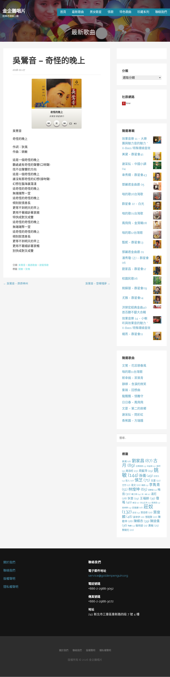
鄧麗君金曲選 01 (133, 252)
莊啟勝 (137, 507)
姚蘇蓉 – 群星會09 (134, 288)
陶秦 (131, 526)
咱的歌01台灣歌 (132, 213)
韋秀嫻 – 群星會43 (134, 175)
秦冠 (135, 503)
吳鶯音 (21, 265)
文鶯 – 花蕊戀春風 (134, 365)
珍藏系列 (143, 12)
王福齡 (147, 498)
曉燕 (144, 485)
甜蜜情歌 (44, 265)
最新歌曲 (78, 12)
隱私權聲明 (10, 586)
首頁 (63, 12)
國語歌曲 (32, 265)
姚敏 (20, 269)
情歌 (111, 12)
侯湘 (126, 461)
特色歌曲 (125, 12)
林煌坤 (137, 489)
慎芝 (142, 480)
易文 (136, 485)
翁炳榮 (126, 508)
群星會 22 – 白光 (133, 204)
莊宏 (136, 513)
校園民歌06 (130, 278)
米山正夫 (145, 503)
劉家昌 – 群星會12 (134, 269)
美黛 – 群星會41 (132, 154)
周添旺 (132, 470)
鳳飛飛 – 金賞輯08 (134, 223)
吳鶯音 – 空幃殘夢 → (97, 283)
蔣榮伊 (138, 517)
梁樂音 (152, 490)
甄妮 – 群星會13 (132, 242)
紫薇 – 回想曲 (131, 390)
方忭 (126, 485)
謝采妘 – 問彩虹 (132, 414)
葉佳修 (146, 512)
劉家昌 (142, 460)
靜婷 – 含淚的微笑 (134, 384)
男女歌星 (96, 12)
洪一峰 (145, 494)
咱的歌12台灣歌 (132, 232)
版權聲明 (9, 578)
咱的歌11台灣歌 (132, 371)
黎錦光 (128, 529)
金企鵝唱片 (14, 11)
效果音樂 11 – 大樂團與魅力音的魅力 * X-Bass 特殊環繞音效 (136, 143)
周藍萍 (146, 470)
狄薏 (133, 498)
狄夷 (27, 269)
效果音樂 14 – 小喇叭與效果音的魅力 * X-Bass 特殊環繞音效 (136, 323)
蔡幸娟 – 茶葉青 (132, 378)
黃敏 (153, 525)
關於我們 (9, 562)
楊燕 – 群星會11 (132, 334)
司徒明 (151, 466)
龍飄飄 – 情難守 (132, 396)
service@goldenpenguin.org (108, 575)
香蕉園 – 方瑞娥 (132, 420)
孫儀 (146, 475)
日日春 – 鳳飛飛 (132, 402)
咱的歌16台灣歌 (132, 194)
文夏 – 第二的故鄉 (134, 408)
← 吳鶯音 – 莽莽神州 (15, 283)
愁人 (130, 480)
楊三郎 (136, 494)
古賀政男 (141, 466)
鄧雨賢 (151, 517)
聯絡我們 (161, 12)
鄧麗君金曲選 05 (133, 184)
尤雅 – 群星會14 (132, 298)
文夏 (156, 480)
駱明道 (141, 525)
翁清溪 (155, 503)
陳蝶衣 (141, 521)
